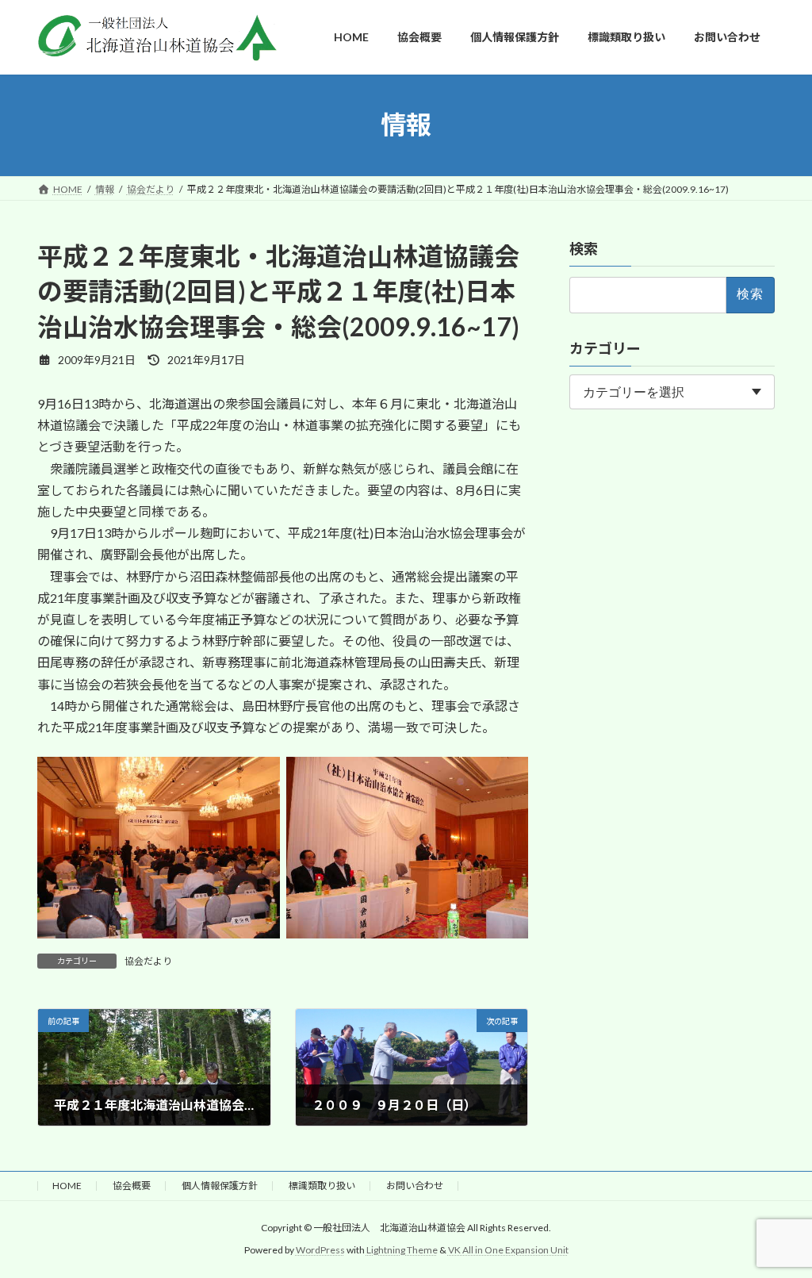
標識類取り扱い (322, 1186)
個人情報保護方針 (220, 1186)
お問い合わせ (414, 1186)
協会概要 (132, 1186)
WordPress (320, 1250)
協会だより (148, 961)
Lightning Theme (402, 1250)
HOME (67, 1186)
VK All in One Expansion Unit (508, 1250)
